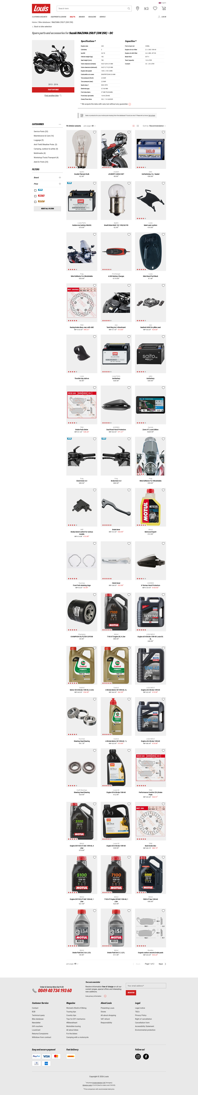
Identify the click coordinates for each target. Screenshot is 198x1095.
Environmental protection (145, 1030)
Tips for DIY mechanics (75, 1019)
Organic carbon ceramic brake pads (150, 953)
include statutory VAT (99, 1083)
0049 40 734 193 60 (55, 990)
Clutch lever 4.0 (81, 481)
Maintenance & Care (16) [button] (44, 136)
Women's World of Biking (76, 1008)
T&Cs (137, 1012)
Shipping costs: (87, 1085)
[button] (162, 3)
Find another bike (52, 95)
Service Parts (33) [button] (41, 131)
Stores (103, 1012)
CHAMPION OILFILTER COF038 (82, 637)
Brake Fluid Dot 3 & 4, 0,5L (82, 953)
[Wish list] (155, 8)
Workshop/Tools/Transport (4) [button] (46, 157)
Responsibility (106, 1023)
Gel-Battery (116, 378)
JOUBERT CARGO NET (116, 174)
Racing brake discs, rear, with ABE (82, 327)
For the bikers (71, 1034)
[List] (137, 125)
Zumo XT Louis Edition (150, 429)
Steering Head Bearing (82, 741)
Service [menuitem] (102, 17)
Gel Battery (150, 378)
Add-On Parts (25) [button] (41, 162)
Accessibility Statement (144, 1026)
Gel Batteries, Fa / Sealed (150, 174)
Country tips (71, 1015)
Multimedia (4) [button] (40, 153)
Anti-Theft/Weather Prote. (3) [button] (45, 144)
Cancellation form (142, 1023)
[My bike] (146, 8)
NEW (40, 190)
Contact (35, 1008)
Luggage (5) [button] (39, 140)
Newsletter (36, 1023)
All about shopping (108, 1015)
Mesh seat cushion (150, 225)
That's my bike (53, 90)
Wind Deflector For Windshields (82, 276)
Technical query (38, 1015)
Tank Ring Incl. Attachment (116, 327)
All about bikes (72, 1030)
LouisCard (36, 1030)
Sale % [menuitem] (72, 17)
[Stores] (137, 8)
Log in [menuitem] (163, 17)
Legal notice (140, 1008)
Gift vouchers (37, 1026)
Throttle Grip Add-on (82, 378)
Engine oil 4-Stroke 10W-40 (150, 690)
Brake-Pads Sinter (81, 429)
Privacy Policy (140, 1015)
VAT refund (105, 1019)
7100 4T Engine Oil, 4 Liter (116, 637)
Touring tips (71, 1012)
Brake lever (116, 529)
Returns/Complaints (40, 1034)
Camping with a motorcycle (77, 1037)
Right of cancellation (143, 1019)
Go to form (151, 115)
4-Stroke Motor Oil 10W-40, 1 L (116, 741)
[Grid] (133, 125)
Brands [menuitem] (82, 17)
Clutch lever (116, 583)
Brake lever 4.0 (116, 481)
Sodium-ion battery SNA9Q (81, 225)
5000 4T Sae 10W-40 (150, 899)
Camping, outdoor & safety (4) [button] (46, 149)
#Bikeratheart (71, 1023)
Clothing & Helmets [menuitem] (39, 17)
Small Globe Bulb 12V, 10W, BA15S (116, 225)
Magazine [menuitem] (92, 17)
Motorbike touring (73, 1026)
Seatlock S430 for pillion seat (150, 327)
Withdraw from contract (41, 1037)
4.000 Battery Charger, (116, 276)
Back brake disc (150, 846)
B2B (33, 1012)
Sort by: (146, 126)
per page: (87, 126)
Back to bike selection (43, 27)
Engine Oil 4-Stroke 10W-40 (116, 792)
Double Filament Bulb (81, 174)
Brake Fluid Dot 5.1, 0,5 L (116, 953)
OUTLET (41, 201)
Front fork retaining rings (82, 585)
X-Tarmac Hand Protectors (150, 585)
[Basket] (163, 8)
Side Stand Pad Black (150, 276)
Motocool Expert (150, 532)
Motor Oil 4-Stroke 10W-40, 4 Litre (82, 690)
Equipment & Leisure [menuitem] (58, 17)
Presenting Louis (107, 1008)
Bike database (37, 1019)
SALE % (41, 195)
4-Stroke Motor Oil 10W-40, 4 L (116, 690)
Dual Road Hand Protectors (116, 429)
